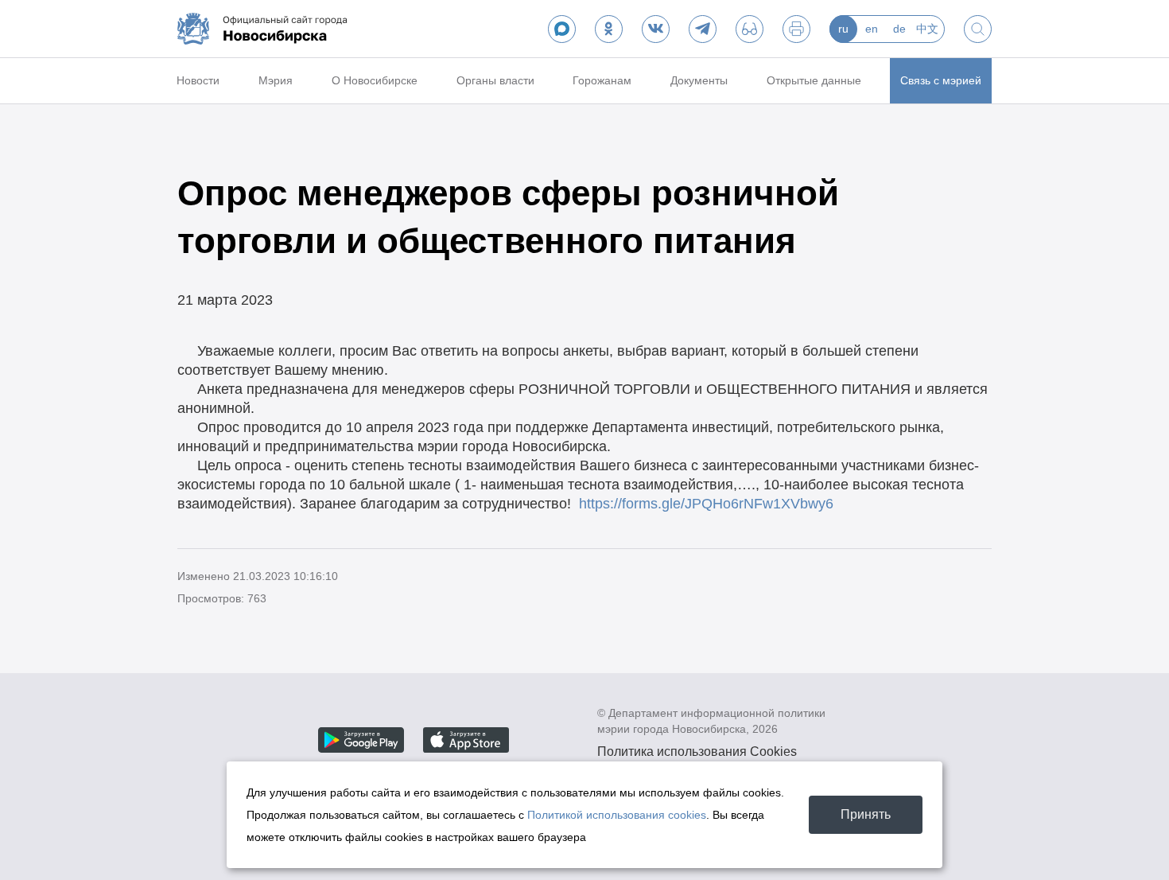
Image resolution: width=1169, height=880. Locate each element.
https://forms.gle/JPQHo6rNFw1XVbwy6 (706, 504)
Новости (198, 80)
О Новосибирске (375, 80)
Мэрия (275, 80)
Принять (866, 814)
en (871, 28)
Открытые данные (814, 80)
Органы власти (495, 80)
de (899, 28)
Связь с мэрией (940, 80)
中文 (927, 28)
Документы (699, 80)
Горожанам (602, 80)
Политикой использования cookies (616, 814)
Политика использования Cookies (697, 751)
